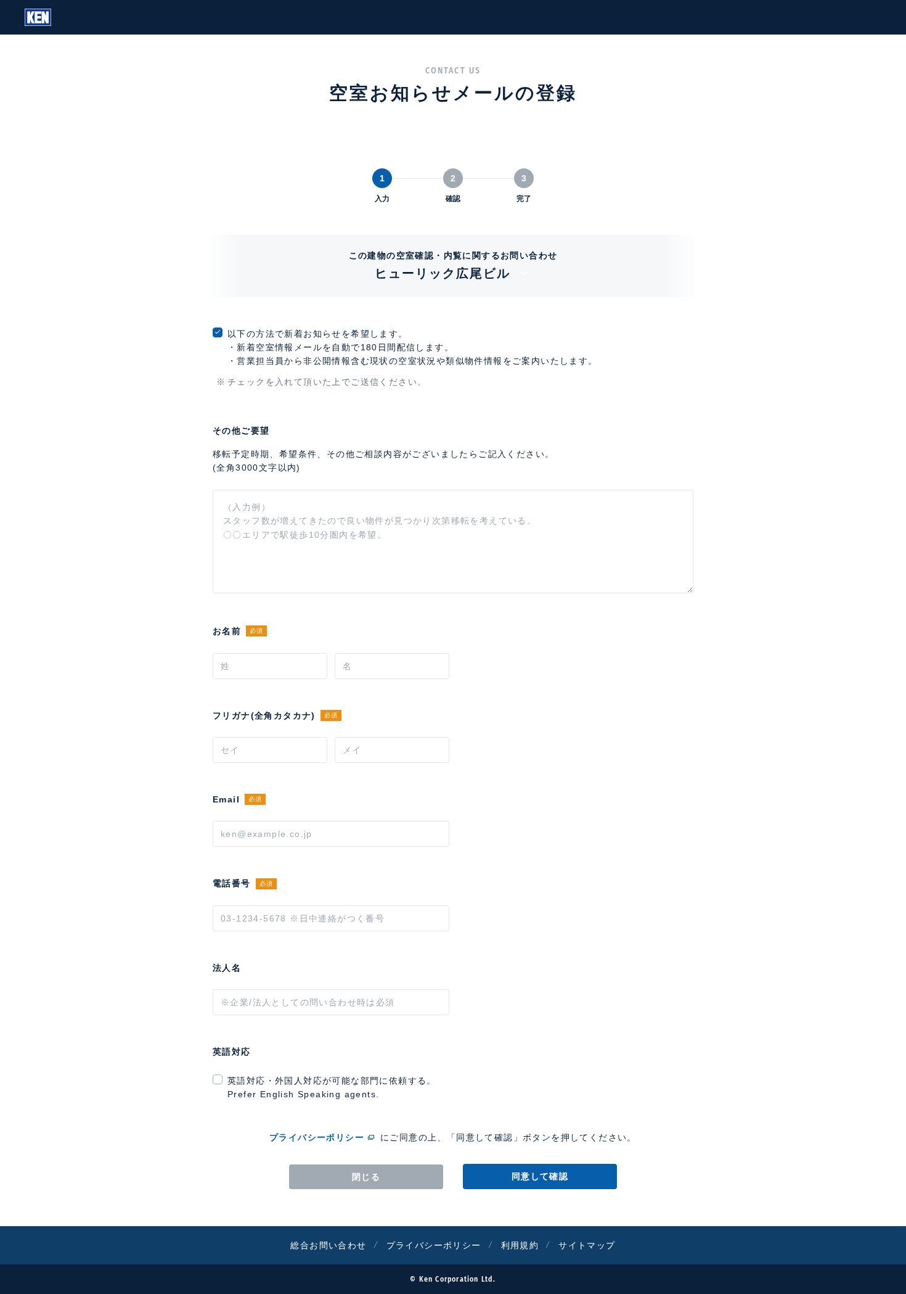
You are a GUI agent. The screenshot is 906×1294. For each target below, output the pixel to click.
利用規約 (520, 1245)
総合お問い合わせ (328, 1245)
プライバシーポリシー (316, 1137)
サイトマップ (586, 1245)
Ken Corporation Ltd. (38, 17)
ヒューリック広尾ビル (442, 273)
